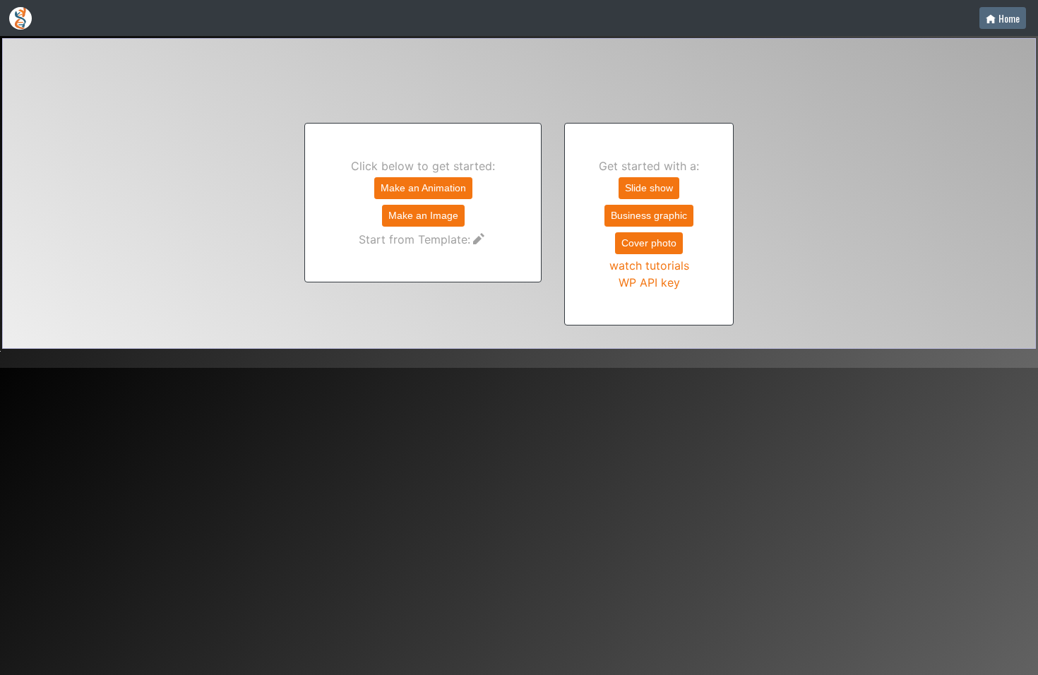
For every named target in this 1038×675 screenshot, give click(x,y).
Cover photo (648, 243)
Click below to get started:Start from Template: (423, 202)
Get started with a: (649, 224)
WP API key (649, 282)
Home (1009, 18)
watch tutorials (649, 265)
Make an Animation (423, 187)
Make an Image (423, 215)
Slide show (649, 187)
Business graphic (649, 215)
